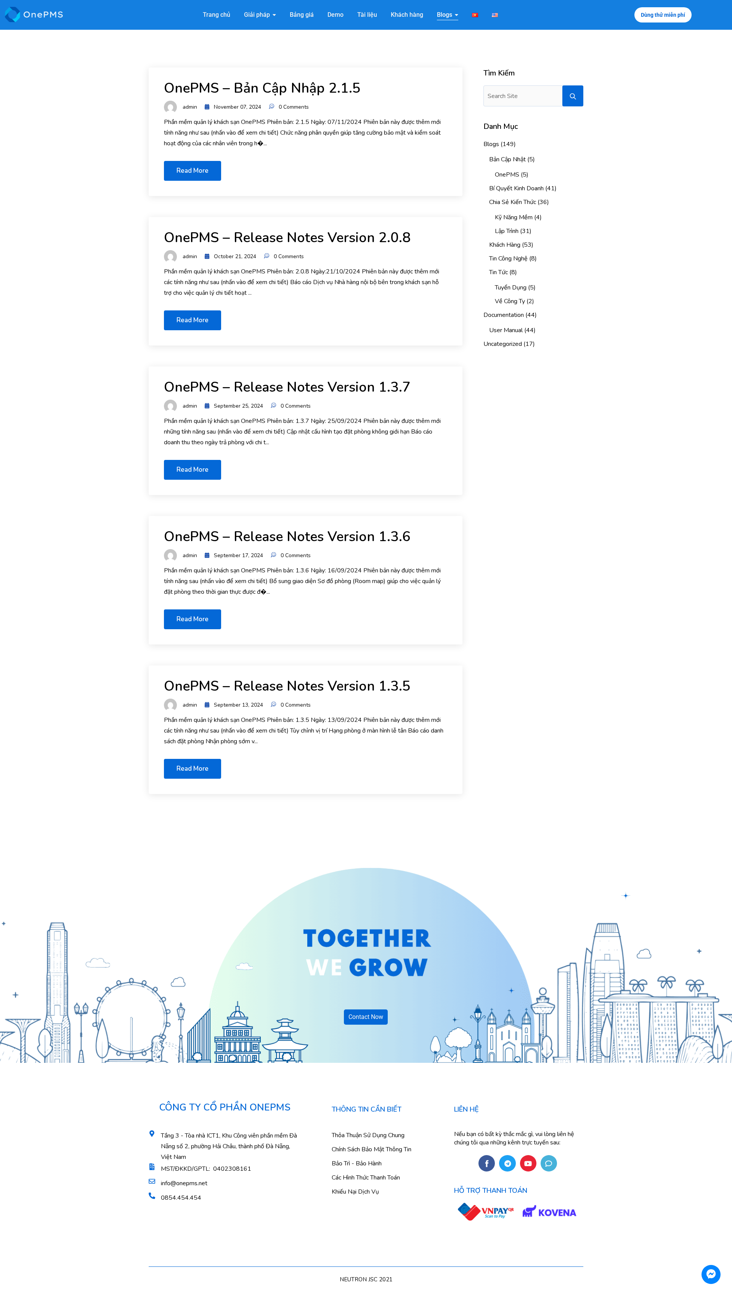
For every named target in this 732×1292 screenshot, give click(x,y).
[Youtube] (528, 1163)
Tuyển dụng (511, 287)
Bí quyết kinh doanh (516, 188)
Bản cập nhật (507, 159)
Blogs (491, 144)
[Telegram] (507, 1163)
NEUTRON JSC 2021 (366, 1279)
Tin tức (498, 272)
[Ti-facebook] (486, 1163)
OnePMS (507, 174)
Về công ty (510, 301)
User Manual (506, 330)
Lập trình (506, 231)
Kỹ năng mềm (514, 217)
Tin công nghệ (508, 258)
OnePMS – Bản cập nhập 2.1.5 (262, 88)
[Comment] (549, 1163)
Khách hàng (504, 245)
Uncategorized (502, 344)
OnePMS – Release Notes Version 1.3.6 (287, 536)
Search (572, 95)
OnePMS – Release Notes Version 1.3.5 (287, 686)
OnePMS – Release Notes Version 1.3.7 (287, 387)
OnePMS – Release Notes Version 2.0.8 (287, 237)
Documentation (503, 315)
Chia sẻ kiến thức (512, 202)
